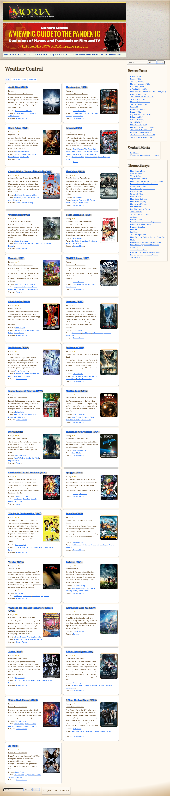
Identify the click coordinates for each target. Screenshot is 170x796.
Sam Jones (18, 330)
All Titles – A (14, 55)
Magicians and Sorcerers (139, 204)
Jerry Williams (90, 154)
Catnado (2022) (74, 128)
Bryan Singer (19, 678)
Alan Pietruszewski (73, 420)
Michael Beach (90, 284)
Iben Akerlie (26, 458)
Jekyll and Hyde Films (138, 235)
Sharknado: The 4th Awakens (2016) (27, 472)
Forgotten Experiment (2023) (140, 132)
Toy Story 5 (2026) (137, 81)
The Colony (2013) (75, 171)
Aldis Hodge (31, 154)
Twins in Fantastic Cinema (139, 214)
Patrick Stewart (41, 680)
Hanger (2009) (135, 112)
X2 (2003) (13, 746)
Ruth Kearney (89, 376)
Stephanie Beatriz (20, 287)
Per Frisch (35, 458)
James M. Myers (78, 154)
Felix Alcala (19, 412)
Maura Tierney (83, 591)
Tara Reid (26, 499)
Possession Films (136, 219)
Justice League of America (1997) (25, 391)
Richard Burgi (19, 243)
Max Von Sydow (28, 330)
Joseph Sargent (20, 545)
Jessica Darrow (32, 289)
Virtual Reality (135, 176)
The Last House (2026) (138, 104)
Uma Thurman (88, 113)
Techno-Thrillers (136, 212)
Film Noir (133, 229)
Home (6, 55)
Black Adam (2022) (18, 128)
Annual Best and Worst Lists (97, 55)
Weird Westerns (136, 257)
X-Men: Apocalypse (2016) (79, 651)
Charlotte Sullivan (82, 203)
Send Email (134, 153)
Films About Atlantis (137, 171)
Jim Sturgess (86, 333)
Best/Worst (32, 79)
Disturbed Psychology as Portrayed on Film (145, 252)
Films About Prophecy (138, 202)
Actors (118, 55)
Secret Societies (136, 207)
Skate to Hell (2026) (137, 99)
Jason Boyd (102, 157)
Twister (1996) (16, 562)
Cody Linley (18, 501)
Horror (75, 162)
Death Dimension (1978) (78, 214)
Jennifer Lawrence (105, 685)
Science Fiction (21, 118)
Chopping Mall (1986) (138, 94)
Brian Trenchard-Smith (23, 111)
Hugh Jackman (19, 680)
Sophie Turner (19, 724)
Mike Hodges (20, 328)
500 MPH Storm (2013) (77, 258)
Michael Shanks (19, 113)
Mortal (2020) (15, 431)
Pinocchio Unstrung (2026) (140, 84)
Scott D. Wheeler (79, 415)
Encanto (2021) (16, 258)
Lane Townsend (77, 417)
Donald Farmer (78, 149)
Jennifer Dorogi (89, 417)
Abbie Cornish (97, 333)
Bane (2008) (134, 107)
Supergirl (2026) (136, 122)
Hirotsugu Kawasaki (80, 494)
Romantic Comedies (137, 227)
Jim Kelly (75, 241)
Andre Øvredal (20, 455)
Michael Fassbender (90, 685)
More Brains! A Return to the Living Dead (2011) (148, 92)
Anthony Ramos (71, 591)
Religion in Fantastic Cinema (140, 224)
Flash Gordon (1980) (19, 301)
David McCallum (32, 547)
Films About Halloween (138, 199)
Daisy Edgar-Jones (78, 588)
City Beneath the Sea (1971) (140, 115)
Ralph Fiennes (77, 113)
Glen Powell (90, 588)
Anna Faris (26, 198)
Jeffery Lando (78, 374)
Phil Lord (18, 195)
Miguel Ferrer (19, 417)
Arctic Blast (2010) (18, 87)
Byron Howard (29, 284)
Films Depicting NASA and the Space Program (147, 181)
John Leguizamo (20, 289)
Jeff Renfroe (77, 198)
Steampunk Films (136, 194)
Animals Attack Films (138, 186)
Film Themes (80, 55)
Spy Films (134, 232)
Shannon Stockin (91, 157)
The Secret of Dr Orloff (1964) (141, 130)
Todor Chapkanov (21, 241)
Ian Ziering (18, 499)
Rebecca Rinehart (78, 157)
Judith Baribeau (13, 116)
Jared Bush (19, 284)
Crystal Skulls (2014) (19, 214)
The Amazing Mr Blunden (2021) (142, 97)
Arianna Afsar (85, 420)
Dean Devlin (77, 330)
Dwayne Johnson (20, 154)
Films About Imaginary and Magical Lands (145, 222)
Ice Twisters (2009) (18, 347)
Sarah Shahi (24, 157)
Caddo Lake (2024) (137, 120)
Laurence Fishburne (79, 200)
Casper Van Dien (78, 284)
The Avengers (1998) (76, 87)
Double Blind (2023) (137, 109)
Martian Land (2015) (77, 391)
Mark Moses (18, 374)
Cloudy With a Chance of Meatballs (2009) (30, 171)
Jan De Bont (19, 593)
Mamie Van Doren (20, 639)
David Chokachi (77, 376)
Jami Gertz (36, 596)
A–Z (7, 79)
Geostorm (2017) (74, 301)
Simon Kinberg (20, 721)
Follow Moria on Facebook (149, 155)
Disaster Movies (136, 191)
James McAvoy (77, 685)
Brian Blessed (19, 333)
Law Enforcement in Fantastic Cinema (144, 255)
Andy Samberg (13, 200)
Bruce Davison (31, 113)
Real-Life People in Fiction (140, 209)
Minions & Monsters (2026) (140, 102)
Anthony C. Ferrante (22, 496)
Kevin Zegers (70, 203)
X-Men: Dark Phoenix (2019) (23, 700)
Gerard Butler (76, 333)
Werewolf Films (136, 174)
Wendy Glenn (30, 243)
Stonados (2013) (74, 513)
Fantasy (18, 159)
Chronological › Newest (19, 79)
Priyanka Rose (13, 461)
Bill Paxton (91, 200)
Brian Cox (18, 777)
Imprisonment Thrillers (138, 179)
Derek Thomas (20, 637)
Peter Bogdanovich (33, 637)
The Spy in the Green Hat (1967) (24, 513)
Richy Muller (76, 453)
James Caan (35, 198)
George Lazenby (85, 241)
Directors (112, 55)
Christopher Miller (29, 195)
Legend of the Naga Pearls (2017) (142, 127)
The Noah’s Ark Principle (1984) (82, 431)
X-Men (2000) (15, 651)
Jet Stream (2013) (75, 347)
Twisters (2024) (74, 562)
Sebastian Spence (89, 545)
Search (161, 62)
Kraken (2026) (135, 76)
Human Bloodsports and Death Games (144, 184)
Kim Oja (17, 415)
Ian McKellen (30, 680)
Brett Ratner (77, 729)
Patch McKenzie (77, 243)
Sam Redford (40, 243)
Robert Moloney (24, 376)
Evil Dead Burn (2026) (138, 125)
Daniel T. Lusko (78, 282)
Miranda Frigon (102, 545)
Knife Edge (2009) (137, 86)
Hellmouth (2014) (136, 117)
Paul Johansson (77, 545)
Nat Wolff (17, 458)
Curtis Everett (76, 152)
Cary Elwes (45, 596)
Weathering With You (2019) (81, 607)
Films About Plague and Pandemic (142, 189)
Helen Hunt (27, 596)
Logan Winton (87, 152)
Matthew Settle (26, 415)
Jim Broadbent (78, 116)
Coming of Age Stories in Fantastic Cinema (145, 242)
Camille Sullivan (30, 374)
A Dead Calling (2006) (138, 89)
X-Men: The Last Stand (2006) (81, 700)
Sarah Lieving (71, 287)
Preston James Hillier (83, 379)
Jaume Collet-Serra (22, 152)
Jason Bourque (78, 542)
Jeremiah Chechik (79, 111)
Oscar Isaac (70, 688)
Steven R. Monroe (21, 371)
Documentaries (135, 196)
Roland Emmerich (79, 450)
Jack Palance (43, 547)
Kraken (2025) (135, 79)
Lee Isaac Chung (79, 586)
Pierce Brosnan (13, 157)
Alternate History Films (138, 250)
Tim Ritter (88, 149)
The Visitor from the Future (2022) (142, 135)
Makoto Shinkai (78, 631)
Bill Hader (17, 198)
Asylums (133, 217)
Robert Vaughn (19, 547)
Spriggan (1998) (74, 472)
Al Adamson (77, 238)
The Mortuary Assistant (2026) (141, 137)
